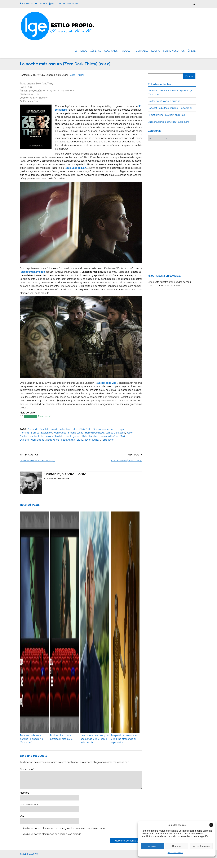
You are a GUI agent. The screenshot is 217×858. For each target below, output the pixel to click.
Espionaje (46, 432)
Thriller (80, 75)
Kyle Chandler (89, 436)
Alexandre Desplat (38, 429)
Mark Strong (37, 439)
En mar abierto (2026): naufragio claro (168, 121)
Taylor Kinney (92, 439)
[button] (211, 824)
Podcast (126, 50)
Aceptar (152, 846)
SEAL (80, 439)
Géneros (95, 50)
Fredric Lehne (75, 432)
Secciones (111, 50)
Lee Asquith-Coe (108, 436)
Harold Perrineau (94, 432)
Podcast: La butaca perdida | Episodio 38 (61, 737)
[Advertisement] (170, 161)
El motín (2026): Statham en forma (166, 115)
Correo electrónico (30, 804)
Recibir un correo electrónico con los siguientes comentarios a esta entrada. (63, 828)
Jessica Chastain (54, 436)
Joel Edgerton (72, 436)
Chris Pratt (85, 429)
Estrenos (81, 50)
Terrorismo (107, 439)
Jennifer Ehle (36, 436)
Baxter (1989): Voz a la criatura (164, 101)
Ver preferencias (201, 846)
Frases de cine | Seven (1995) (126, 460)
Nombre (24, 792)
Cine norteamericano (104, 429)
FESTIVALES (141, 50)
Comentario (27, 769)
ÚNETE (192, 50)
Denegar (176, 846)
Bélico (72, 75)
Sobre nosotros (174, 50)
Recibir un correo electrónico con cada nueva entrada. (52, 834)
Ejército (35, 432)
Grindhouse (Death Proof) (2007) (37, 460)
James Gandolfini (115, 432)
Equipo (155, 50)
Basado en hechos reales (63, 429)
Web (22, 816)
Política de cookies (175, 853)
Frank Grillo (60, 432)
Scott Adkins (68, 439)
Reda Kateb (52, 439)
